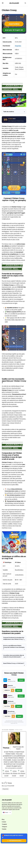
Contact (4, 822)
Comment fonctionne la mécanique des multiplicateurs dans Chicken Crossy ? (13, 638)
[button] (3, 3)
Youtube (4, 829)
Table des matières (8, 111)
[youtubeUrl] (14, 773)
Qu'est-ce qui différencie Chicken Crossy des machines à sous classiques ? (13, 647)
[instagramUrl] (6, 773)
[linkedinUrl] (21, 773)
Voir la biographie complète (13, 768)
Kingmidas (18, 46)
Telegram (4, 826)
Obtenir (21, 680)
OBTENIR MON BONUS (15, 840)
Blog (3, 819)
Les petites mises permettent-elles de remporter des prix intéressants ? (13, 656)
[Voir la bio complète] (22, 768)
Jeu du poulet (14, 3)
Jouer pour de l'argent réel (14, 30)
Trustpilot (4, 824)
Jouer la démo (14, 24)
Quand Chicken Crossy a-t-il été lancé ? (13, 663)
